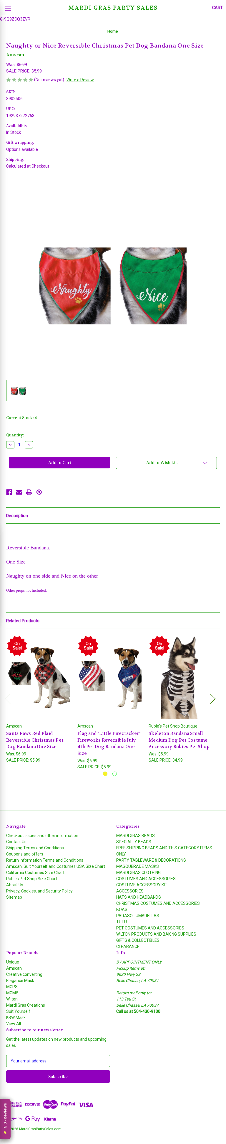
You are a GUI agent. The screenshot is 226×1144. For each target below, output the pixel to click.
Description (17, 515)
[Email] (19, 492)
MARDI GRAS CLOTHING (138, 872)
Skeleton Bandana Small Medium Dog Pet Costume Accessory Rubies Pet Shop (179, 740)
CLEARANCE (127, 946)
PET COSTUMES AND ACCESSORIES (150, 928)
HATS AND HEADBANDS (138, 897)
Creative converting (24, 974)
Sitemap (14, 897)
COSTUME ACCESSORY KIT (141, 885)
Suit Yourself (18, 1011)
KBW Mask (16, 1017)
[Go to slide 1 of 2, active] (105, 774)
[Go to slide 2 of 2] (114, 774)
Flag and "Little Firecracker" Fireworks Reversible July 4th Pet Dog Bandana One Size (108, 743)
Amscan (14, 968)
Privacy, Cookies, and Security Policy (39, 891)
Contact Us (16, 841)
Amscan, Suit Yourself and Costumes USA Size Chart (55, 866)
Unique (12, 962)
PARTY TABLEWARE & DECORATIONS (151, 860)
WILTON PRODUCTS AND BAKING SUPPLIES (156, 934)
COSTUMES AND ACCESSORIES (146, 878)
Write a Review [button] (80, 79)
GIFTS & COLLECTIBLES (137, 940)
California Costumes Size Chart (35, 872)
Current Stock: (21, 417)
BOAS (121, 909)
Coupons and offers (24, 854)
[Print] (29, 492)
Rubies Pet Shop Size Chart (31, 878)
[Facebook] (9, 492)
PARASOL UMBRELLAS (137, 915)
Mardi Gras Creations (25, 1005)
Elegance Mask (20, 980)
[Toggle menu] (8, 8)
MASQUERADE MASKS (137, 866)
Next (212, 699)
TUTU (121, 921)
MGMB (12, 993)
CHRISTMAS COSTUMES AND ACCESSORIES (158, 903)
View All (13, 1023)
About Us (14, 885)
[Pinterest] (39, 492)
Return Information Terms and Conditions (44, 860)
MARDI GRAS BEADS (135, 835)
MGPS (12, 986)
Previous (8, 699)
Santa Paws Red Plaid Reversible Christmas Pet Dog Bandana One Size (34, 740)
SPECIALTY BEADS (133, 841)
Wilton (12, 999)
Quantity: (15, 435)
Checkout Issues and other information (42, 835)
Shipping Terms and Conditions (35, 848)
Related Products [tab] (22, 620)
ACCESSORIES (130, 891)
